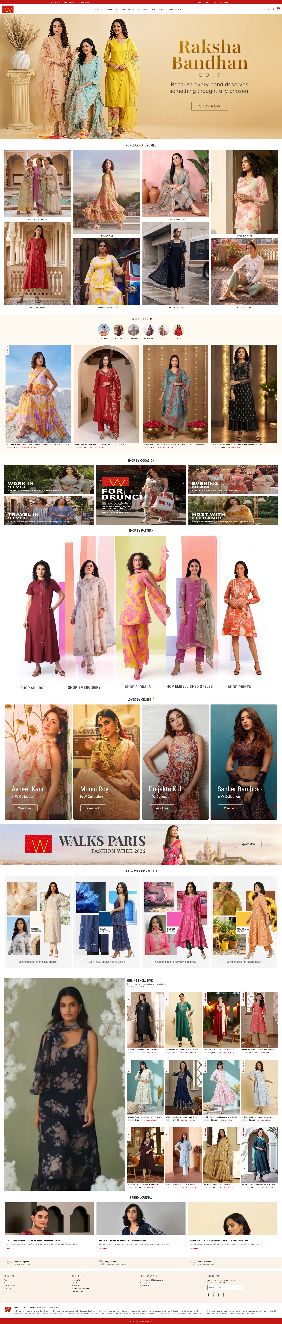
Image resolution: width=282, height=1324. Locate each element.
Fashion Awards (9, 1285)
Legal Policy (76, 1283)
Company (7, 1283)
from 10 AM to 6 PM (146, 1285)
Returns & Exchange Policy (81, 1288)
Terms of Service (77, 1291)
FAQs (5, 1280)
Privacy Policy (76, 1285)
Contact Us (7, 1288)
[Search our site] (269, 9)
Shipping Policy (77, 1280)
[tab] (103, 331)
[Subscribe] (241, 1287)
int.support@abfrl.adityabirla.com (153, 1280)
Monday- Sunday (145, 1283)
